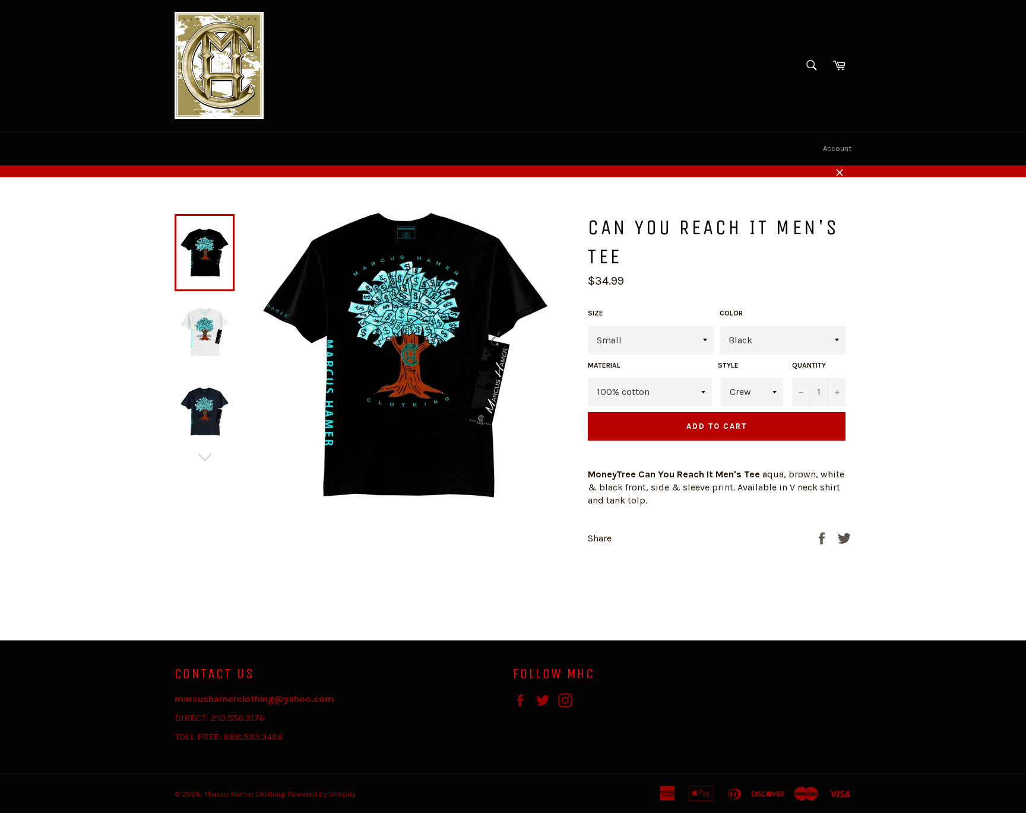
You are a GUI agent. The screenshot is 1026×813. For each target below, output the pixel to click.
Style (728, 365)
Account (837, 148)
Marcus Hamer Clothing (244, 793)
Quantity (809, 365)
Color (731, 313)
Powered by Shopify (322, 793)
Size (595, 313)
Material (604, 365)
